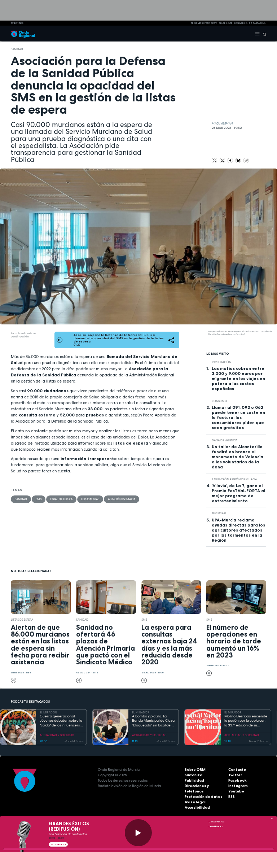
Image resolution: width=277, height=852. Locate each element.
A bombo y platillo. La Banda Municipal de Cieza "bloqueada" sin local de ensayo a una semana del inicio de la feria (153, 721)
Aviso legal (195, 802)
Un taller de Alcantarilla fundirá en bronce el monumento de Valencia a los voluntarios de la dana (237, 456)
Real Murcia (240, 23)
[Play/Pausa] (138, 832)
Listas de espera (61, 499)
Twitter (235, 775)
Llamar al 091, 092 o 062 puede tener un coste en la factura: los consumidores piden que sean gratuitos (238, 417)
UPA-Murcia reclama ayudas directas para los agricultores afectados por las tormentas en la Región (238, 530)
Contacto (237, 769)
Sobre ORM (195, 769)
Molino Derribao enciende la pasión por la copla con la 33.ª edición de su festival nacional (245, 721)
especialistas (90, 499)
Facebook (237, 780)
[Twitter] (223, 160)
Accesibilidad (197, 807)
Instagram (238, 785)
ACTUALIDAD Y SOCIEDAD (57, 735)
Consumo (219, 401)
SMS (38, 499)
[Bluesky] (239, 160)
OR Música (215, 826)
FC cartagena (257, 23)
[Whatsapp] (214, 160)
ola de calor (226, 23)
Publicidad (194, 780)
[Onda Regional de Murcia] (23, 33)
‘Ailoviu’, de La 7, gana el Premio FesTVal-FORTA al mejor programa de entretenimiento (238, 493)
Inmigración (221, 362)
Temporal (219, 513)
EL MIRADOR (48, 712)
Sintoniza (193, 775)
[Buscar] (263, 33)
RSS (231, 796)
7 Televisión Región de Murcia (234, 479)
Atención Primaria (121, 499)
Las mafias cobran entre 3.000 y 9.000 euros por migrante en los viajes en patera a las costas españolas (238, 378)
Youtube (236, 791)
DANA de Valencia (224, 440)
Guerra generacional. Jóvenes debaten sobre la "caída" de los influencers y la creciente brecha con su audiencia (61, 721)
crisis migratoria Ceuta (203, 23)
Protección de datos (204, 796)
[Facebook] (231, 160)
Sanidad (17, 49)
